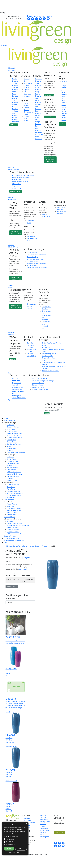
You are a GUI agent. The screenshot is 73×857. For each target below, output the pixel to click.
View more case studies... (50, 371)
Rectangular (28, 83)
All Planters (13, 125)
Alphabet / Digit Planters (15, 113)
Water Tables (16, 184)
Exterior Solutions (38, 383)
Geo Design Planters (38, 122)
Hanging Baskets (12, 468)
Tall (25, 92)
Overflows (15, 186)
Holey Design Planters (38, 94)
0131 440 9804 (40, 16)
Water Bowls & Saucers (20, 182)
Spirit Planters (11, 429)
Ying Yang (45, 546)
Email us (49, 16)
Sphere (26, 87)
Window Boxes (12, 465)
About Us (15, 379)
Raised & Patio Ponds (14, 495)
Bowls (37, 126)
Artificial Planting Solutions (41, 389)
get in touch (23, 569)
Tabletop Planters (13, 463)
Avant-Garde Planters (38, 100)
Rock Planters (11, 448)
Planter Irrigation (12, 480)
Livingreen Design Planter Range (17, 546)
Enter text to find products (53, 407)
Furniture (27, 821)
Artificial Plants (12, 513)
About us (43, 815)
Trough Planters (12, 461)
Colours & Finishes (38, 387)
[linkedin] (44, 18)
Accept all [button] (9, 849)
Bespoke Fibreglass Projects (30, 345)
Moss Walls (10, 506)
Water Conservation (13, 491)
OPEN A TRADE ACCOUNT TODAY (16, 232)
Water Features (29, 823)
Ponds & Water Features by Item (23, 175)
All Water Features (15, 191)
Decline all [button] (21, 849)
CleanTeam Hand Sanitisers (16, 453)
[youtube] (48, 18)
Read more (16, 833)
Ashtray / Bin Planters (14, 472)
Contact (6, 542)
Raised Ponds (16, 180)
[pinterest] (40, 18)
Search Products (9, 421)
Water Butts (11, 487)
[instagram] (36, 18)
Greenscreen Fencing (14, 508)
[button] (15, 852)
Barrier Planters (12, 459)
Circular (26, 85)
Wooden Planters (50, 117)
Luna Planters (11, 440)
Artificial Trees (11, 515)
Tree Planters (11, 470)
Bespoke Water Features (20, 177)
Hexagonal (27, 94)
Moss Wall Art (31, 236)
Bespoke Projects (10, 536)
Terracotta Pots (49, 95)
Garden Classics (12, 442)
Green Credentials (18, 391)
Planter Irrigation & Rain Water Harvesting (50, 159)
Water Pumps (16, 188)
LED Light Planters (13, 476)
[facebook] (28, 18)
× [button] (26, 823)
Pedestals (15, 122)
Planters (27, 818)
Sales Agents (16, 396)
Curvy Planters (12, 431)
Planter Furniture (12, 504)
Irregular (27, 96)
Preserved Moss (9, 517)
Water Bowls (11, 498)
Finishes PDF (11, 586)
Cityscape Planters (38, 385)
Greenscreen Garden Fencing (31, 306)
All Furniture (62, 124)
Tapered (26, 90)
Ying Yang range (25, 558)
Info (9, 373)
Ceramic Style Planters (26, 118)
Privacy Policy (44, 822)
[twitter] (32, 18)
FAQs (14, 393)
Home (6, 418)
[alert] (15, 838)
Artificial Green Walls (14, 510)
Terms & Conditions (19, 398)
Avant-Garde (34, 546)
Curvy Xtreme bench (64, 118)
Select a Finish (10, 599)
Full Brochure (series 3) (18, 524)
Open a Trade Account (14, 539)
